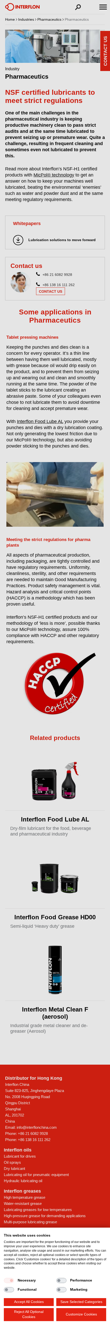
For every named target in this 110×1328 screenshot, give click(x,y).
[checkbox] (9, 1280)
